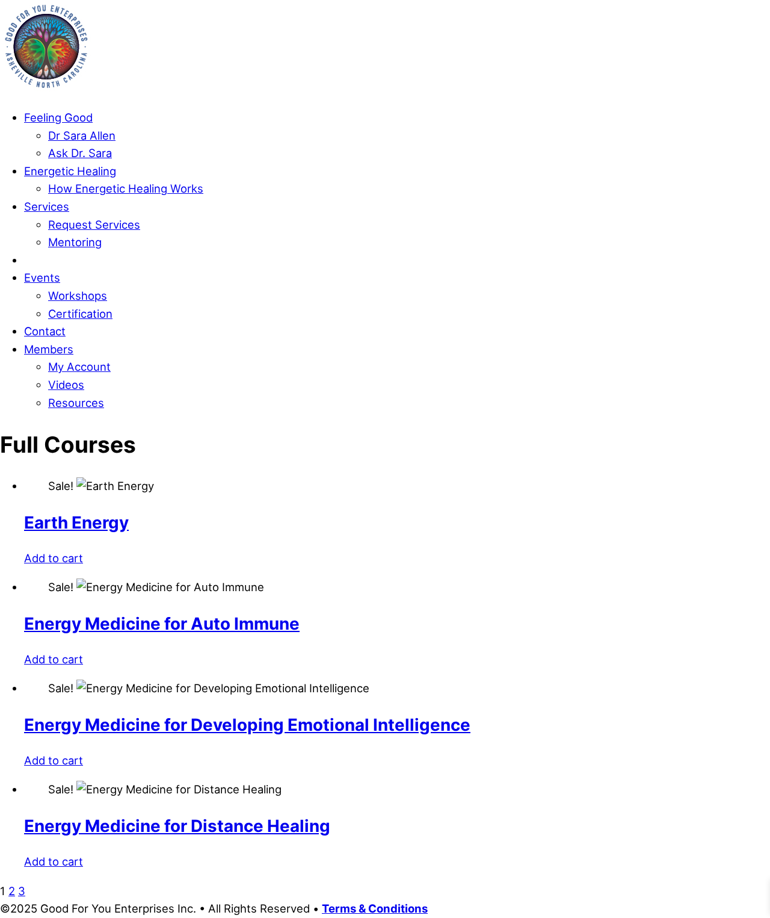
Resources (76, 402)
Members (48, 349)
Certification (80, 313)
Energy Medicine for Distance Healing (177, 826)
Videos (66, 384)
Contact (45, 331)
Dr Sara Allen (82, 135)
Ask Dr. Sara (80, 153)
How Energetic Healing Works (125, 188)
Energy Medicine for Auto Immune (162, 623)
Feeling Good (58, 117)
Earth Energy (76, 522)
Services (46, 206)
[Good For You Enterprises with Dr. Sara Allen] (46, 88)
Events (42, 277)
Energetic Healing (70, 171)
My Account (79, 366)
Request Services (94, 224)
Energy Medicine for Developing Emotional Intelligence (247, 725)
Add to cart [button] (53, 558)
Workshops (77, 295)
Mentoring (75, 242)
